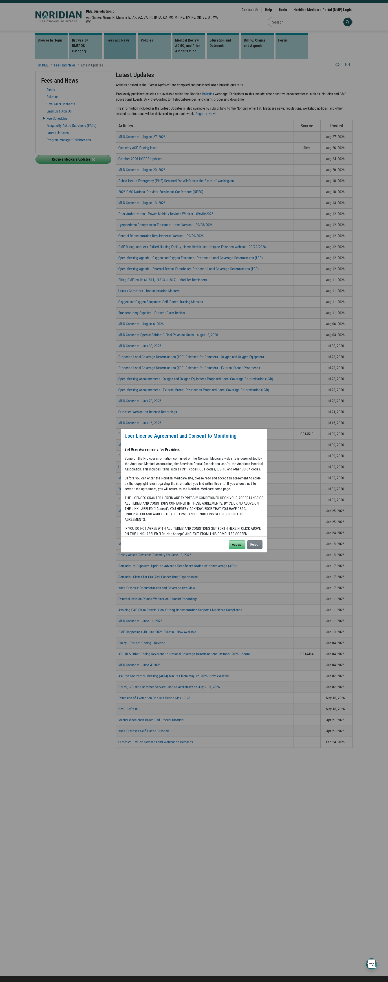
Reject (255, 544)
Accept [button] (237, 544)
